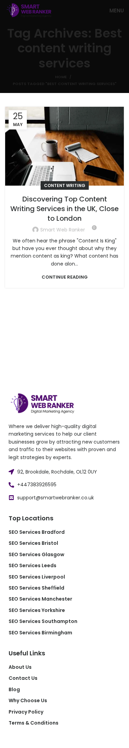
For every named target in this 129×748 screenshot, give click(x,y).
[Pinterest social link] (39, 739)
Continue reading (65, 277)
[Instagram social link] (30, 739)
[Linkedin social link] (48, 739)
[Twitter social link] (22, 739)
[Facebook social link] (13, 739)
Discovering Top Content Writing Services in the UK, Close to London (64, 208)
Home (61, 77)
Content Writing (64, 185)
